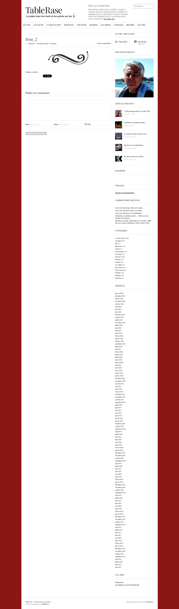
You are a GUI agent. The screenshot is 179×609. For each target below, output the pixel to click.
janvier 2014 (119, 514)
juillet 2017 (119, 405)
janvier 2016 (119, 450)
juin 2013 (118, 532)
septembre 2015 (120, 461)
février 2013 (119, 543)
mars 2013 (118, 540)
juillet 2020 (119, 357)
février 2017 (119, 418)
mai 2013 (118, 535)
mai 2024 (118, 312)
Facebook (142, 41)
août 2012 (118, 559)
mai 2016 (118, 439)
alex (116, 243)
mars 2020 (118, 360)
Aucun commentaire (104, 43)
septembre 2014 (120, 492)
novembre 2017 (120, 397)
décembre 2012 (120, 548)
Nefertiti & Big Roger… (123, 218)
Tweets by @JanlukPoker (124, 193)
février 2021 (119, 352)
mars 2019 (118, 370)
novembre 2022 (120, 322)
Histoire (130, 25)
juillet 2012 (119, 562)
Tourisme (118, 278)
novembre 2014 (120, 487)
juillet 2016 (119, 434)
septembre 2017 (120, 402)
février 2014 (119, 511)
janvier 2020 (119, 362)
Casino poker (119, 251)
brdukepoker (119, 582)
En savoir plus (109, 19)
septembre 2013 (120, 524)
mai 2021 (118, 349)
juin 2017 (118, 407)
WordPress (45, 604)
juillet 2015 (119, 466)
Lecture (141, 25)
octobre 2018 (119, 383)
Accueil (27, 25)
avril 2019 (118, 368)
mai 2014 (118, 503)
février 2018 (119, 391)
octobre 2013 (119, 522)
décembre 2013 (120, 516)
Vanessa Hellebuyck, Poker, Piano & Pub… (136, 223)
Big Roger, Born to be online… (133, 208)
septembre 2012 (120, 556)
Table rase (29, 602)
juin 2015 (118, 469)
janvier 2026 (119, 293)
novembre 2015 (120, 455)
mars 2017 (118, 415)
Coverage (118, 25)
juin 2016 (118, 437)
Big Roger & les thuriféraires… (133, 213)
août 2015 (118, 463)
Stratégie (81, 25)
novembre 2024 (120, 301)
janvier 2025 (119, 298)
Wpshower (149, 602)
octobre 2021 (119, 341)
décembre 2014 (120, 485)
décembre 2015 (120, 453)
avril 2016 (118, 442)
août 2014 (118, 495)
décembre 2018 (120, 378)
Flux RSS (123, 41)
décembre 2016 (120, 423)
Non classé (118, 267)
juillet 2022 (119, 325)
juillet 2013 (119, 530)
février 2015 (119, 479)
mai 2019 (118, 365)
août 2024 (118, 306)
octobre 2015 (119, 458)
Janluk (31, 43)
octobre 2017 (119, 399)
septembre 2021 (120, 344)
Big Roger (118, 246)
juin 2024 (118, 309)
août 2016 (118, 431)
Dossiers (93, 25)
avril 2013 (118, 538)
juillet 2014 (119, 498)
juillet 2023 (119, 320)
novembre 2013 (120, 519)
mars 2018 (118, 389)
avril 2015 (118, 474)
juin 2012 (118, 564)
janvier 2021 (119, 354)
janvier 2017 (119, 421)
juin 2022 (118, 328)
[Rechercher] (152, 6)
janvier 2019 (119, 376)
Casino (117, 249)
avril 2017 (118, 413)
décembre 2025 (120, 296)
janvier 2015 (119, 482)
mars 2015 (118, 477)
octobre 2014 (119, 490)
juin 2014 (118, 500)
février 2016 (119, 447)
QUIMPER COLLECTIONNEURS (127, 585)
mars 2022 (118, 333)
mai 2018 (118, 386)
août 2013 (118, 527)
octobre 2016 (119, 426)
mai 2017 (118, 410)
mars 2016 (118, 445)
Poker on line (119, 270)
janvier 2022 (119, 338)
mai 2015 (118, 471)
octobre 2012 (119, 554)
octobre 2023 (119, 317)
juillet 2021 (119, 346)
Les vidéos (106, 25)
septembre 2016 (120, 429)
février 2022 (119, 336)
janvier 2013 (119, 546)
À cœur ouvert (53, 25)
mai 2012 (118, 567)
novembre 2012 (120, 551)
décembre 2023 (120, 314)
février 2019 (119, 373)
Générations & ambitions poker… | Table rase (130, 216)
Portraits (69, 25)
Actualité (38, 25)
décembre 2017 (120, 394)
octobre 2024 (119, 304)
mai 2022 (118, 330)
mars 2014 (118, 508)
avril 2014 (118, 506)
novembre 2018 (120, 381)
